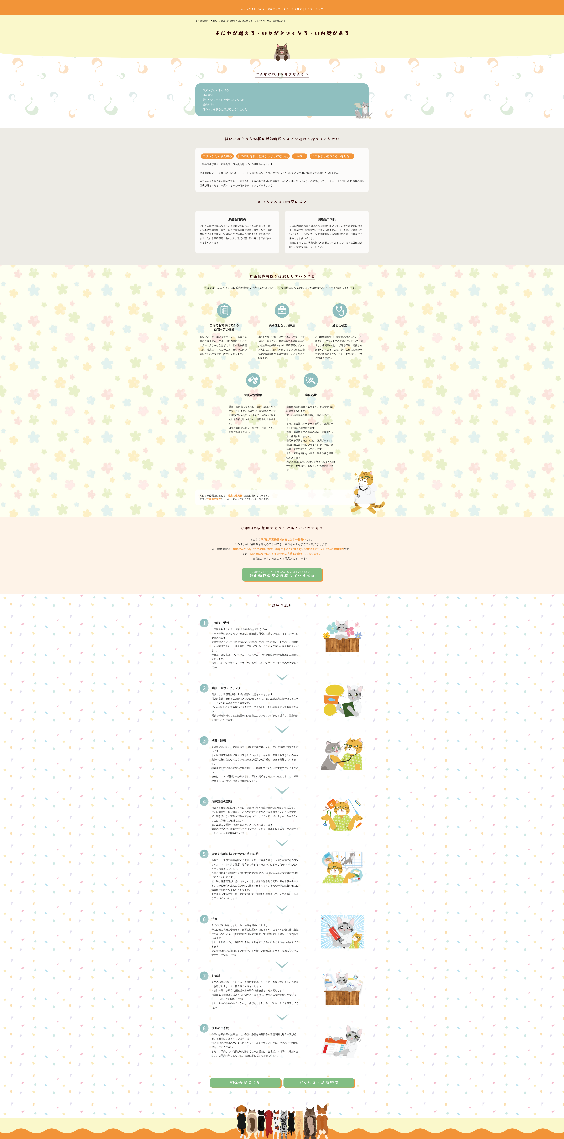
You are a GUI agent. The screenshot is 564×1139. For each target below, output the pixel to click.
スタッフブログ (292, 9)
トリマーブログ (314, 9)
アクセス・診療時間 (319, 1083)
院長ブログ (274, 9)
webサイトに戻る (252, 9)
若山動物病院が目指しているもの (282, 574)
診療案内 (204, 20)
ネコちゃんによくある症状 (223, 20)
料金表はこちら (245, 1083)
